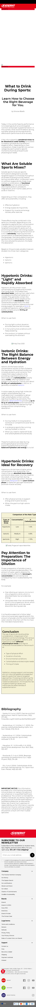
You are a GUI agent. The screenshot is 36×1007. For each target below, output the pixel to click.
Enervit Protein (6, 913)
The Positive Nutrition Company (11, 874)
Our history (4, 877)
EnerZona (4, 910)
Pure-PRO (4, 908)
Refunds (4, 930)
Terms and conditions (8, 924)
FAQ (2, 949)
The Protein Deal (6, 916)
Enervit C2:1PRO (6, 905)
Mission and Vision (6, 886)
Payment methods (7, 957)
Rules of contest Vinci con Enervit (11, 938)
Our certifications (6, 883)
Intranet (3, 960)
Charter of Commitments (9, 891)
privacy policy (20, 865)
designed (14, 481)
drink (26, 306)
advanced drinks (15, 401)
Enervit (3, 902)
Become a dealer (6, 952)
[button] (4, 1003)
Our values (4, 888)
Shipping (4, 954)
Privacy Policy (5, 932)
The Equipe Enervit (7, 880)
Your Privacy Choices (7, 935)
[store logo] (8, 6)
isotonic (21, 385)
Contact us (4, 946)
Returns (3, 927)
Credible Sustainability (8, 894)
